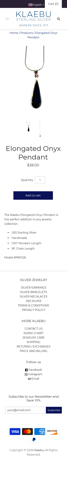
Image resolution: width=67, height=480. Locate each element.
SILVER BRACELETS (33, 292)
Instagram (34, 374)
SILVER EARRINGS (33, 287)
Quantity (27, 180)
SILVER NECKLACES (33, 296)
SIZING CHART (33, 333)
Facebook (35, 369)
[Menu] (7, 19)
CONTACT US (34, 328)
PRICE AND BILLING (33, 351)
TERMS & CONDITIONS (33, 305)
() (53, 3)
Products (26, 33)
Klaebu (39, 450)
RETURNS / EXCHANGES (34, 346)
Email (35, 378)
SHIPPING (33, 342)
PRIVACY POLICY (33, 310)
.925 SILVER (33, 301)
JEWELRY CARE (34, 337)
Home (14, 33)
